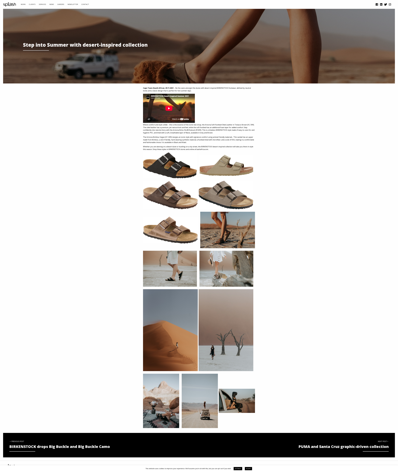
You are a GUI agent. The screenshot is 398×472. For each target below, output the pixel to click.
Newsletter (73, 4)
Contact (85, 4)
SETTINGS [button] (238, 469)
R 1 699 (168, 137)
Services (42, 4)
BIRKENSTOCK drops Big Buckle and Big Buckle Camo (59, 446)
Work (23, 4)
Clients (32, 4)
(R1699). (199, 130)
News (51, 4)
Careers (60, 4)
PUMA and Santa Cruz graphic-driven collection (343, 446)
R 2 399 (250, 125)
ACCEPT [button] (248, 469)
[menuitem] (23, 4)
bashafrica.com (202, 149)
